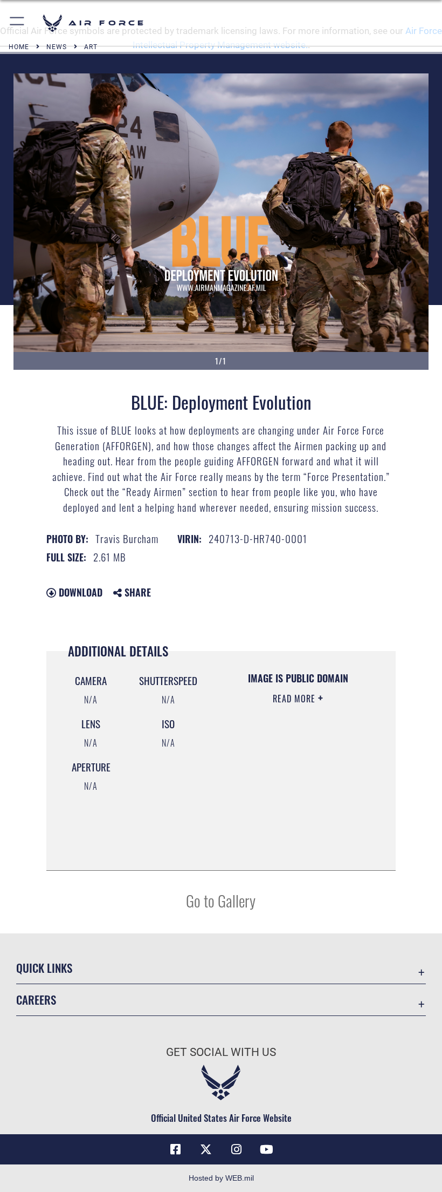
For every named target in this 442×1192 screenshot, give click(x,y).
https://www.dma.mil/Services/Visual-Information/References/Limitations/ (295, 835)
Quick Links (44, 967)
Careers (36, 999)
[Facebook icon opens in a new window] (176, 1149)
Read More (295, 698)
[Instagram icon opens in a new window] (236, 1149)
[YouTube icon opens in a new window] (266, 1149)
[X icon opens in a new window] (206, 1149)
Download (79, 592)
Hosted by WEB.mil (221, 1178)
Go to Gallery (220, 900)
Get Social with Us (221, 1052)
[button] (17, 23)
